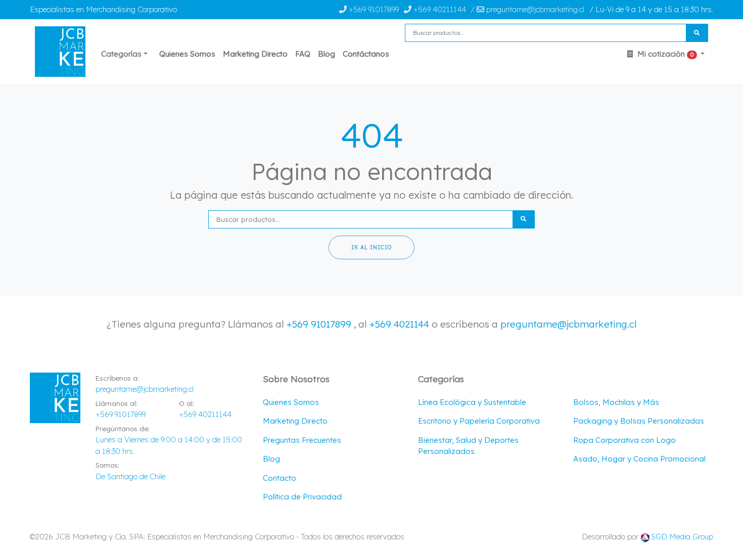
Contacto (279, 478)
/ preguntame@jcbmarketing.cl (527, 9)
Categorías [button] (121, 54)
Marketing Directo (255, 54)
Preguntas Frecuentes (302, 440)
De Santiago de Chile (130, 476)
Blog (326, 54)
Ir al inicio (371, 247)
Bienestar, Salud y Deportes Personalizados (468, 445)
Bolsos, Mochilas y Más (616, 402)
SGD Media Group (682, 536)
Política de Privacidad (302, 496)
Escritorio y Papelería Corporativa (479, 421)
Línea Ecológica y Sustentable (472, 402)
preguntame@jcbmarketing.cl (568, 324)
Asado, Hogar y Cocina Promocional (639, 459)
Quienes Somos (187, 54)
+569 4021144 (399, 324)
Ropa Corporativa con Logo (624, 440)
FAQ (302, 54)
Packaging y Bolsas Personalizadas (638, 421)
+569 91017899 (373, 9)
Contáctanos (366, 54)
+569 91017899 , (322, 324)
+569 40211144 (438, 9)
